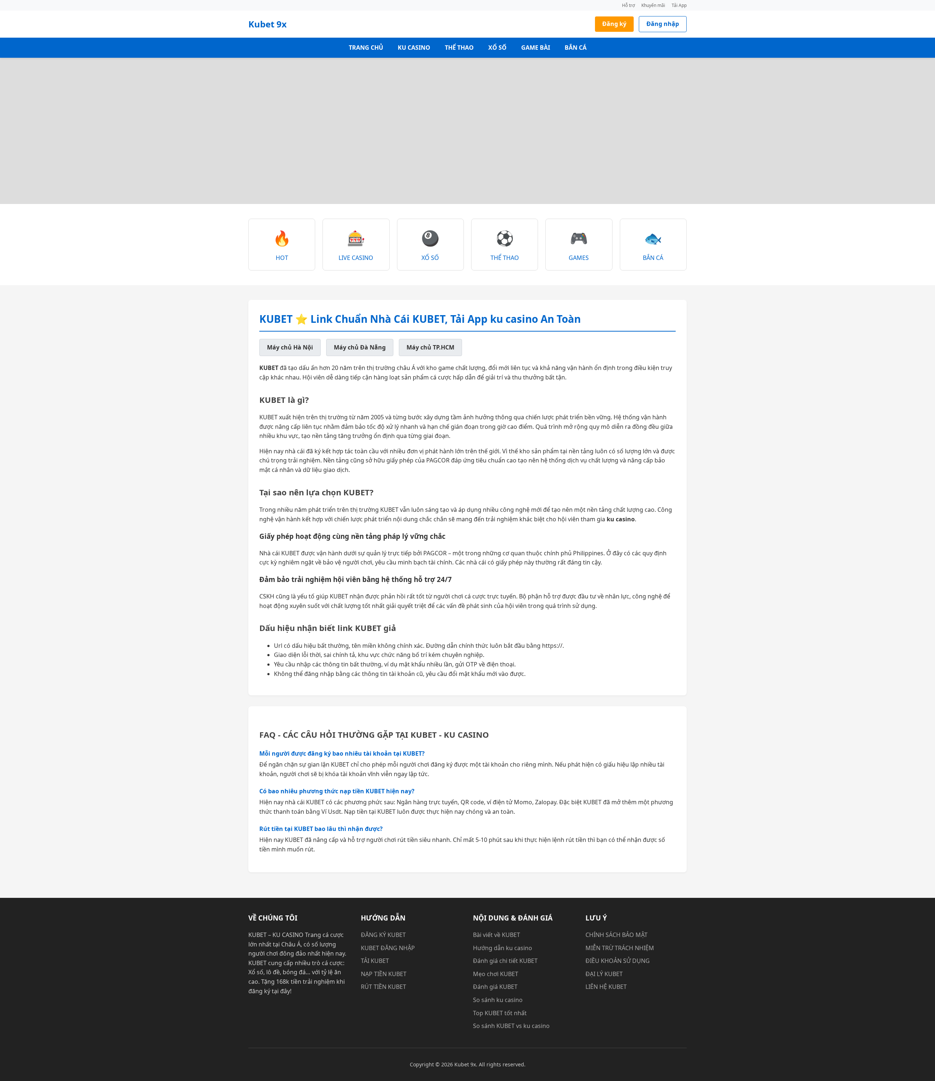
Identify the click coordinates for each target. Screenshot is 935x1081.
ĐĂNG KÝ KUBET (383, 935)
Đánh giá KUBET (495, 987)
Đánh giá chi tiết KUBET (505, 961)
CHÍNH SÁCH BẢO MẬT (616, 935)
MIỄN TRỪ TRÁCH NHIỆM (619, 948)
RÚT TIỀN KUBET (383, 987)
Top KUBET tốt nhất (500, 1013)
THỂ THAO (459, 48)
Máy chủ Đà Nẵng (360, 347)
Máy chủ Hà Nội (290, 347)
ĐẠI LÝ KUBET (604, 974)
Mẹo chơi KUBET (495, 974)
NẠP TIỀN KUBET (384, 974)
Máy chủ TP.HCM (430, 347)
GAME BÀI (535, 48)
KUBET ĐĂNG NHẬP (388, 948)
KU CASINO (414, 48)
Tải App (679, 5)
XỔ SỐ (497, 48)
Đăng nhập (662, 24)
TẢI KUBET (375, 961)
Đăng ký (614, 24)
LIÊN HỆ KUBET (606, 987)
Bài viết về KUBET (496, 935)
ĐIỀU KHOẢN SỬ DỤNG (617, 961)
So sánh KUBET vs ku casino (511, 1026)
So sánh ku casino (498, 1000)
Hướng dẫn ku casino (502, 948)
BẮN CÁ (576, 48)
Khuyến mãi (653, 5)
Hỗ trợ (628, 5)
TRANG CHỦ (366, 48)
